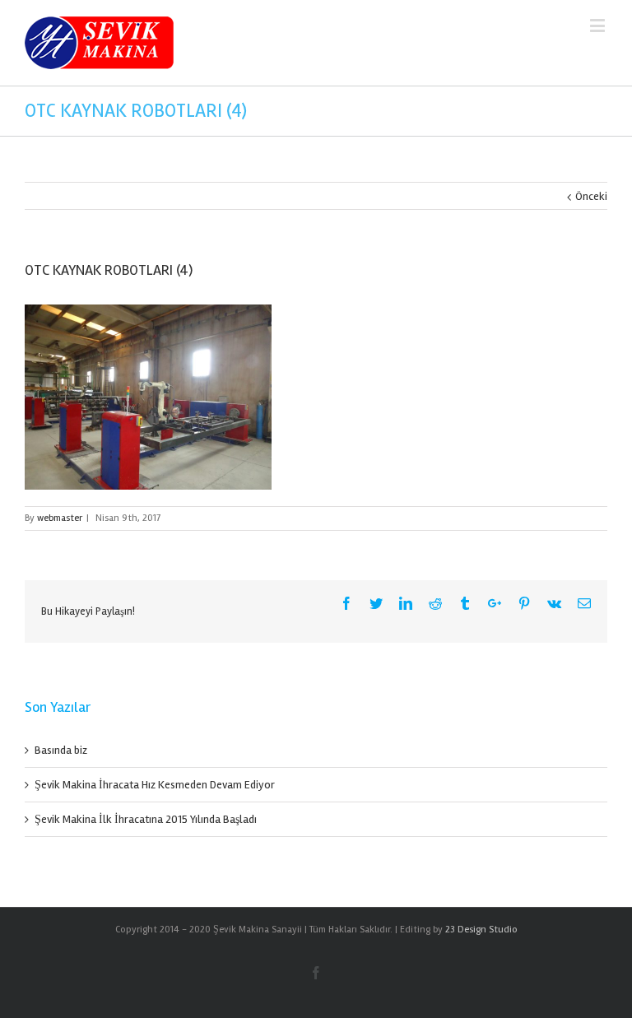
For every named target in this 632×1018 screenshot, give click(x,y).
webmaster (59, 518)
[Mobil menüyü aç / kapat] (598, 25)
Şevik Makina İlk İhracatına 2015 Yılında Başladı (146, 819)
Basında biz (61, 750)
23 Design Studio (481, 929)
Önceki (591, 196)
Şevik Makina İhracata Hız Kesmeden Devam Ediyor (155, 785)
